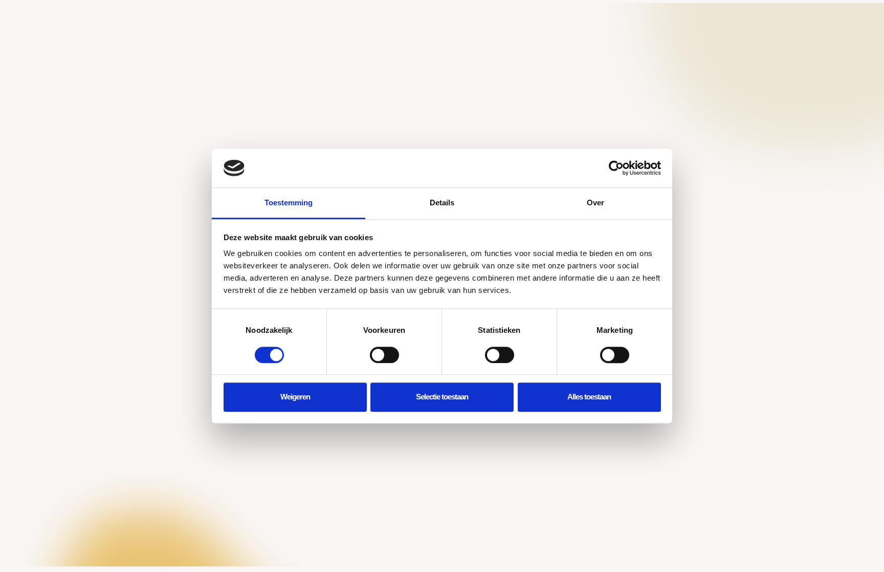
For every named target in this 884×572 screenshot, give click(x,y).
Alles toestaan (589, 396)
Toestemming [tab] (288, 203)
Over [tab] (595, 203)
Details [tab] (442, 203)
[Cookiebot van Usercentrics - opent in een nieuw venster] (616, 168)
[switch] (384, 355)
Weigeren (295, 396)
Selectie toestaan (442, 396)
